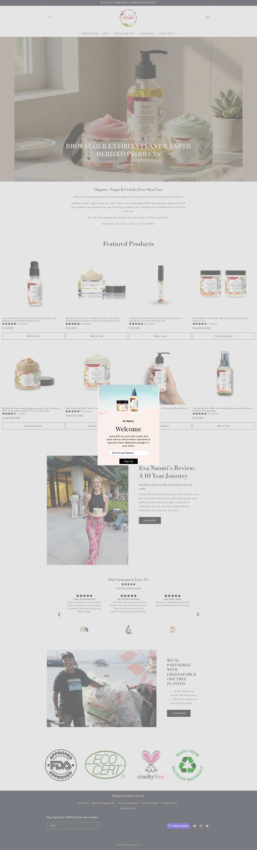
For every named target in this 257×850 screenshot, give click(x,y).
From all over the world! (128, 588)
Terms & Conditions (128, 803)
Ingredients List (128, 808)
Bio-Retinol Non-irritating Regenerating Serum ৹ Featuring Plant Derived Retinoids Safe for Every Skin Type (31, 409)
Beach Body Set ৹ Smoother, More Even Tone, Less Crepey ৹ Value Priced (221, 319)
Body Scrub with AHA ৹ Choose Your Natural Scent (90, 408)
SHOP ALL (128, 164)
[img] (128, 584)
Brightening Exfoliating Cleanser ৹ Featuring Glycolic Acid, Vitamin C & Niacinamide (158, 409)
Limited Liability (169, 803)
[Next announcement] (209, 3)
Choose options (224, 336)
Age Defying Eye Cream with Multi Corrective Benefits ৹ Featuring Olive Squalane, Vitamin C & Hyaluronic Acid (93, 319)
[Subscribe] (97, 825)
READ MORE (149, 520)
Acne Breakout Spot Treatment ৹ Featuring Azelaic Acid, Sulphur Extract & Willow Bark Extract (29, 319)
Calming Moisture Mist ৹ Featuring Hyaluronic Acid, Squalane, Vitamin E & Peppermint (223, 409)
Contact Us (83, 803)
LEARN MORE (178, 713)
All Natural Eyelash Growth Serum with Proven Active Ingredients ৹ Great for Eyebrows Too (155, 319)
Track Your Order (149, 803)
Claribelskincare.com (132, 845)
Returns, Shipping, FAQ (103, 803)
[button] (50, 17)
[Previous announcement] (47, 3)
